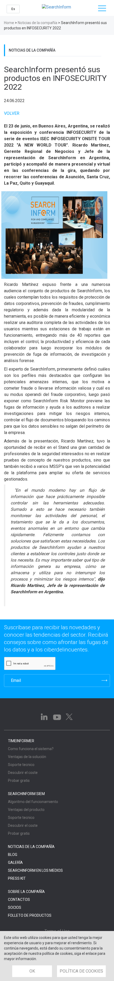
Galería (15, 862)
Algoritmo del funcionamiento (33, 802)
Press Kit (17, 878)
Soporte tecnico (21, 765)
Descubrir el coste (23, 772)
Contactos (19, 899)
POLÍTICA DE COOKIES (81, 971)
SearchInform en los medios (35, 870)
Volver (11, 113)
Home (9, 23)
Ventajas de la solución (27, 757)
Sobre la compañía (26, 891)
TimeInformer (21, 741)
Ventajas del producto (26, 809)
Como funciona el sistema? (31, 749)
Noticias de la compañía (37, 23)
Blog (12, 854)
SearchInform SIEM (26, 794)
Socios (14, 907)
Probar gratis (19, 780)
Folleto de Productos (29, 915)
